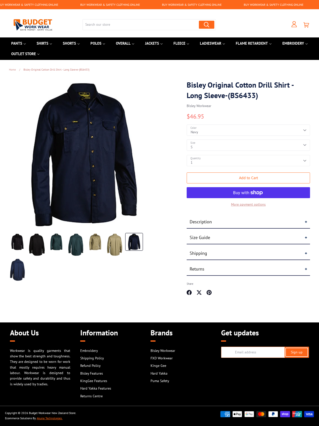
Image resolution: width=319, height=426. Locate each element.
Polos (95, 43)
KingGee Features (93, 381)
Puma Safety (160, 381)
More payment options (248, 204)
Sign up (297, 352)
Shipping (198, 253)
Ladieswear (210, 43)
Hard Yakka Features (95, 388)
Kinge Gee (158, 365)
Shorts (69, 43)
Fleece (179, 43)
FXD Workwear (162, 358)
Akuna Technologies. (50, 418)
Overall (123, 43)
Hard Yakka (159, 373)
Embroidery (293, 43)
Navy (194, 132)
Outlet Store (23, 53)
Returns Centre (91, 396)
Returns (197, 269)
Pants (16, 43)
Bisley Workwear (199, 106)
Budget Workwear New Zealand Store (52, 413)
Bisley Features (91, 373)
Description (201, 222)
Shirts (42, 43)
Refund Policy (90, 365)
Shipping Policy (92, 358)
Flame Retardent (252, 43)
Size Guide (200, 237)
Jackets (152, 43)
